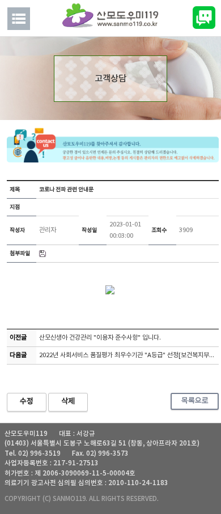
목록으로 (195, 401)
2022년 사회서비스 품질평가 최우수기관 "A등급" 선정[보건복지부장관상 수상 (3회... (129, 355)
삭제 (68, 401)
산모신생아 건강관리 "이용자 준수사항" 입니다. (100, 337)
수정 (26, 401)
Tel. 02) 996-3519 (33, 453)
